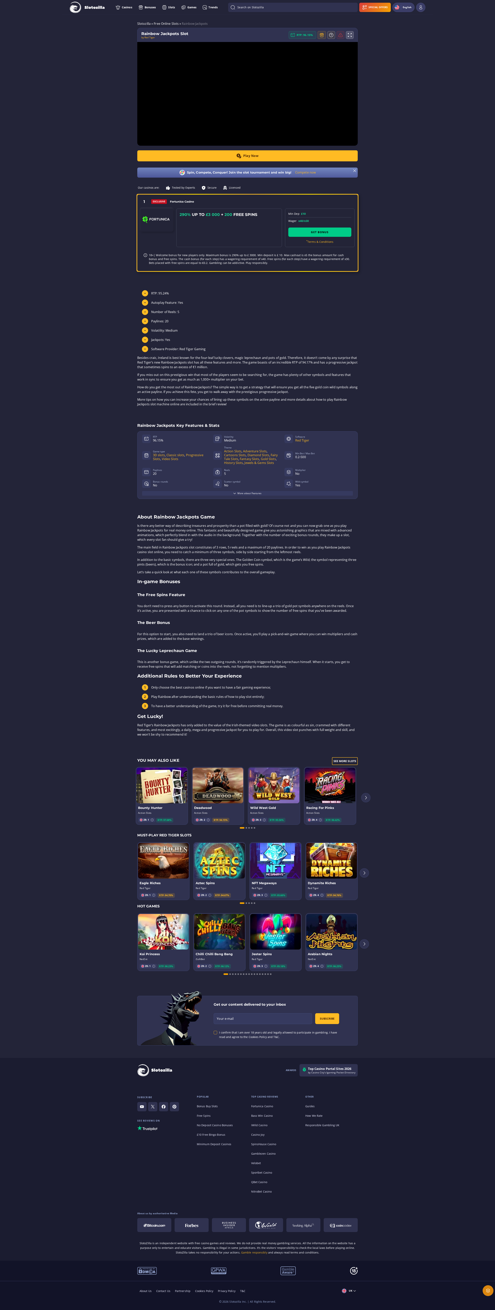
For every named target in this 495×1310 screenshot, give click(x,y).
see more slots (345, 761)
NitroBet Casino (261, 1191)
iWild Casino (259, 1125)
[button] (152, 820)
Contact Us (163, 1291)
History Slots (233, 463)
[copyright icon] (266, 1225)
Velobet (256, 1163)
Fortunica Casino (262, 1106)
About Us (146, 1291)
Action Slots (233, 451)
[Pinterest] (174, 1106)
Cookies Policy (204, 1291)
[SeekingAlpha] (303, 1225)
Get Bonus (320, 232)
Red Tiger (302, 440)
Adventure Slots (255, 451)
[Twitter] (152, 1106)
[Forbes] (192, 1225)
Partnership (182, 1291)
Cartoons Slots (235, 455)
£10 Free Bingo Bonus (211, 1134)
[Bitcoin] (154, 1225)
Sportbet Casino (261, 1172)
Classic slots (175, 455)
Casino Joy (258, 1134)
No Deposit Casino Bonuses (215, 1125)
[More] (488, 1290)
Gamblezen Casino (263, 1153)
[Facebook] (163, 1106)
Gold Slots (268, 459)
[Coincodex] (341, 1225)
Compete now (305, 172)
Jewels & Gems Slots (259, 463)
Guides (310, 1106)
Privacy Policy (226, 1291)
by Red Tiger (148, 37)
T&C (242, 1291)
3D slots (159, 455)
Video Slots (170, 459)
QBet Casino (259, 1182)
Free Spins (204, 1115)
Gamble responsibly (254, 1252)
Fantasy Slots (249, 459)
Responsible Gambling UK (322, 1125)
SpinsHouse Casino (263, 1144)
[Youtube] (142, 1106)
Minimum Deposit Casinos (214, 1144)
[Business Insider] (229, 1225)
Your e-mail (225, 1019)
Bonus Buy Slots (207, 1106)
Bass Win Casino (262, 1115)
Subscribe (327, 1018)
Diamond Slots (258, 455)
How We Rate (314, 1115)
